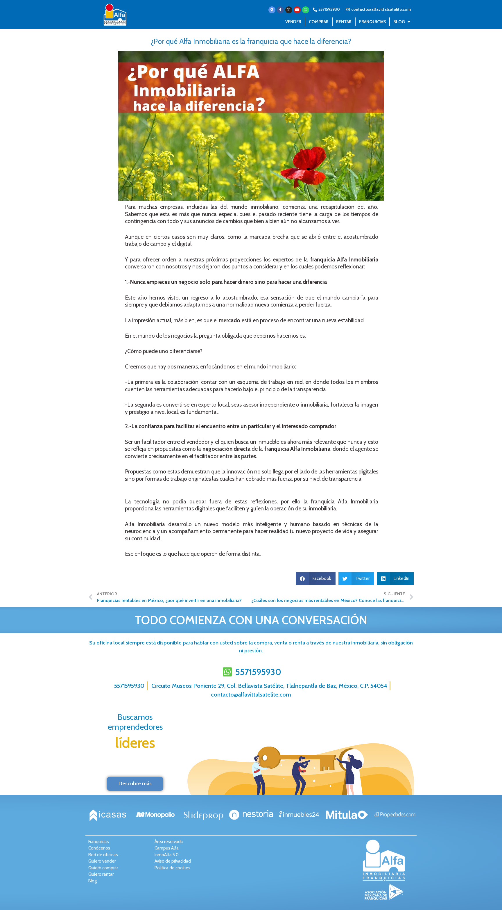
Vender (293, 21)
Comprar (319, 21)
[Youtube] (297, 9)
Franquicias (372, 21)
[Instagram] (288, 9)
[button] (316, 578)
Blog (399, 21)
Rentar (344, 21)
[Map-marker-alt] (271, 9)
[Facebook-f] (280, 9)
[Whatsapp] (305, 9)
